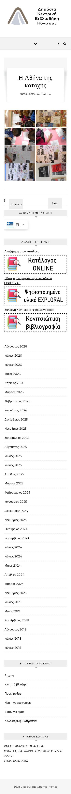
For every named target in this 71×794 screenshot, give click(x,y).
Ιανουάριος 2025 (16, 501)
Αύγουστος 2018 (15, 629)
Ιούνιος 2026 (13, 365)
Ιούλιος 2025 (13, 456)
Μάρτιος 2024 (14, 584)
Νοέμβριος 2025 (16, 428)
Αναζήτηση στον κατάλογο (22, 251)
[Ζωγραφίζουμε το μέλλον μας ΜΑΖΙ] (58, 199)
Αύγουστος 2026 (16, 346)
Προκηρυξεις (13, 693)
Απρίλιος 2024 (14, 574)
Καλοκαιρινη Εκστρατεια (21, 721)
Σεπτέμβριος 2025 (17, 438)
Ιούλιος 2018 (13, 638)
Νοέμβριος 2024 (16, 520)
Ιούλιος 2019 (13, 602)
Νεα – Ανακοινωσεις (18, 702)
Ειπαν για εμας (14, 712)
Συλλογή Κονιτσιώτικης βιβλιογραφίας (29, 310)
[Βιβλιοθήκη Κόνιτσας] (35, 17)
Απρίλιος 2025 (14, 474)
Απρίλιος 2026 (14, 383)
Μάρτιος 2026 (14, 392)
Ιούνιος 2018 (13, 648)
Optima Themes (47, 786)
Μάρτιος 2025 (14, 483)
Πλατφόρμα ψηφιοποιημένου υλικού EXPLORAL (28, 280)
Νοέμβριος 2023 (16, 593)
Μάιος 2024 (13, 565)
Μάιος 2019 (12, 611)
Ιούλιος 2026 (13, 355)
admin (47, 94)
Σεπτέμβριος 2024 (17, 538)
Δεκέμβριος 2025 (16, 419)
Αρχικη (9, 675)
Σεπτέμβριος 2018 (17, 620)
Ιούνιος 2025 (13, 465)
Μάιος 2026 (13, 374)
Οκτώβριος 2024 (16, 529)
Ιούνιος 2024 (13, 556)
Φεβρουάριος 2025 (17, 492)
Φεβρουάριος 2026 (17, 401)
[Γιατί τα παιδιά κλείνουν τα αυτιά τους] (13, 200)
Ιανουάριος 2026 (16, 410)
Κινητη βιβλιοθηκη (16, 684)
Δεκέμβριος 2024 (16, 511)
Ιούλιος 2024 (13, 547)
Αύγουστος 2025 (16, 447)
